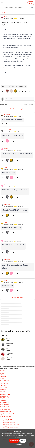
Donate (2, 373)
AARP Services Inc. (4, 402)
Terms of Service (7, 421)
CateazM (6, 148)
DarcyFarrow (7, 114)
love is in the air (6, 86)
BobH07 (6, 167)
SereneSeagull (9, 353)
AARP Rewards (3, 379)
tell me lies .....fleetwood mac (19, 86)
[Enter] (3, 7)
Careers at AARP (4, 396)
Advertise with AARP (5, 394)
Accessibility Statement (9, 422)
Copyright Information (8, 426)
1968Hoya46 (9, 358)
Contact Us (3, 385)
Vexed (7, 348)
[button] (2, 3)
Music (3, 12)
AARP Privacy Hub (8, 419)
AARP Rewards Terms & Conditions (12, 424)
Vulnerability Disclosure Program (11, 427)
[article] (17, 119)
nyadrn (5, 16)
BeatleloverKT (7, 130)
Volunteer (2, 375)
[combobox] (17, 7)
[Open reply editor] (17, 99)
